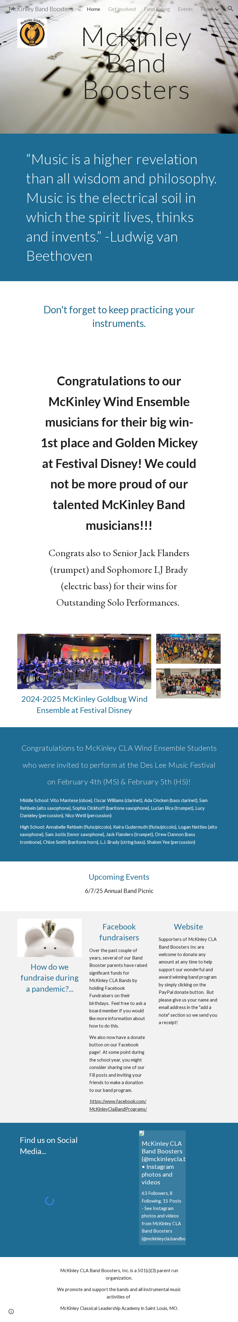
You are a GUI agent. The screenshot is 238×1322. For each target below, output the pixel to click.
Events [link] (185, 9)
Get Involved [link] (122, 9)
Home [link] (93, 9)
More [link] (207, 9)
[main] (136, 62)
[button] (230, 8)
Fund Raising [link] (157, 9)
